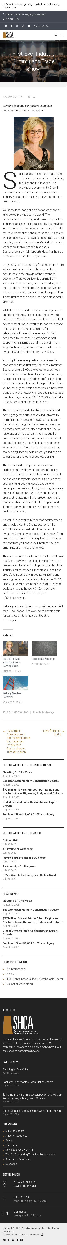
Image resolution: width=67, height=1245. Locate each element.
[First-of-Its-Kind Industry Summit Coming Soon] (15, 648)
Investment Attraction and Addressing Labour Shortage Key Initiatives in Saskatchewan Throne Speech (18, 741)
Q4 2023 (13, 712)
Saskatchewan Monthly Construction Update (28, 1082)
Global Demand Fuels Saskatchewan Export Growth (32, 1110)
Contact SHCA (41, 26)
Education (11, 1145)
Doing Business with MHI (19, 1149)
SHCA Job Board (14, 1130)
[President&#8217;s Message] (44, 648)
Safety (9, 1140)
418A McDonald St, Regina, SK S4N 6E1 (25, 14)
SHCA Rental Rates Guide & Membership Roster (34, 979)
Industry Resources (16, 1135)
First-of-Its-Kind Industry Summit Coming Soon (12, 662)
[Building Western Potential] (15, 683)
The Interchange (15, 969)
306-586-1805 (12, 19)
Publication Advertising (19, 984)
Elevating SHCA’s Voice (15, 1069)
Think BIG (23, 712)
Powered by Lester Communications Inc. (21, 1234)
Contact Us (20, 1211)
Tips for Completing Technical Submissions (30, 1154)
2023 (5, 712)
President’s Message (43, 658)
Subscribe (11, 1164)
